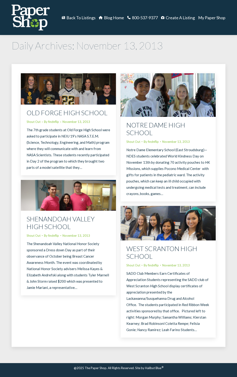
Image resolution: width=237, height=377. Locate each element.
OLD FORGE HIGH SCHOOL (67, 113)
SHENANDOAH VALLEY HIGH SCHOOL (61, 222)
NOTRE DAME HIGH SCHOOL (155, 129)
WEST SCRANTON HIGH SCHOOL (161, 252)
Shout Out (34, 122)
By (51, 122)
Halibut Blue (154, 368)
